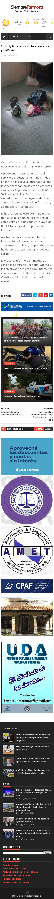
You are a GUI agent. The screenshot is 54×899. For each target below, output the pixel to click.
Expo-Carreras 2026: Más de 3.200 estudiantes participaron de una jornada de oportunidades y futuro (33, 833)
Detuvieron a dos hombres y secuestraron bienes (22, 395)
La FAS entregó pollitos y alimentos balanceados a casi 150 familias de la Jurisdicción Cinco (33, 772)
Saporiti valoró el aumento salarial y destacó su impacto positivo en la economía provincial (33, 760)
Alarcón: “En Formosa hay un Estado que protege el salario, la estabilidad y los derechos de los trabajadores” (33, 737)
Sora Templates (36, 895)
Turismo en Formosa (12, 878)
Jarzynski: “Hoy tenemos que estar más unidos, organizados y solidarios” (33, 820)
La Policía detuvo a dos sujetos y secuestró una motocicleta (26, 368)
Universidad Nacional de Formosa (17, 875)
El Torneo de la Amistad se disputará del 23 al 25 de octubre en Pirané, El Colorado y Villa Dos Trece (33, 792)
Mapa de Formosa (10, 864)
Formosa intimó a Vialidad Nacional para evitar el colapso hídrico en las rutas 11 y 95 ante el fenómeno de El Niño (33, 807)
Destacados (12, 55)
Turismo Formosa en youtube (16, 882)
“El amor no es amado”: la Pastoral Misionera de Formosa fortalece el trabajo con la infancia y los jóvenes (25, 339)
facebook (38, 429)
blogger (48, 429)
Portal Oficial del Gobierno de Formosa (20, 871)
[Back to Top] (27, 892)
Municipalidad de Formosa (14, 868)
